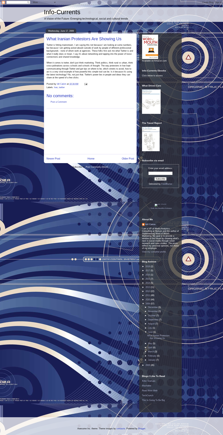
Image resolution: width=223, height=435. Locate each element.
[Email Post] (85, 84)
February (152, 356)
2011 (148, 295)
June (150, 332)
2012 (148, 291)
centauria (120, 428)
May (150, 343)
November (153, 311)
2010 (148, 299)
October (152, 315)
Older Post (128, 158)
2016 (148, 275)
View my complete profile (154, 252)
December (153, 307)
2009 (148, 303)
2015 (148, 279)
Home (91, 158)
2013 (148, 287)
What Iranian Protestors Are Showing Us (158, 336)
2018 (148, 266)
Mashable (146, 385)
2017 (148, 270)
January (152, 360)
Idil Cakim (150, 224)
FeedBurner (166, 184)
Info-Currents (62, 12)
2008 (148, 365)
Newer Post (53, 158)
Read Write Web (149, 390)
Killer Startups (148, 381)
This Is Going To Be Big (153, 400)
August (151, 323)
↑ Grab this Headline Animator (160, 208)
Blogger (141, 428)
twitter (62, 87)
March (151, 351)
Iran (56, 87)
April (150, 347)
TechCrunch (147, 395)
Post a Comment (59, 102)
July (150, 328)
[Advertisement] (90, 131)
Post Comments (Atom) (97, 167)
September (153, 319)
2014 (148, 283)
